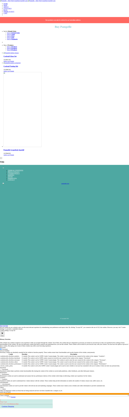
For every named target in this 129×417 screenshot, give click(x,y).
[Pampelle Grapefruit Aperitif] (66, 109)
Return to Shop (14, 404)
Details (12, 61)
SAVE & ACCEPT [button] (5, 392)
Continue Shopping (8, 406)
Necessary (5, 349)
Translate (13, 397)
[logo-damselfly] (64, 183)
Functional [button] (3, 367)
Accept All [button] (12, 330)
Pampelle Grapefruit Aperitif (14, 150)
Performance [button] (3, 372)
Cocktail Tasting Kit (11, 66)
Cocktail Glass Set (10, 56)
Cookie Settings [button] (4, 330)
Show (12, 46)
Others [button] (2, 387)
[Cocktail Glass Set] (66, 53)
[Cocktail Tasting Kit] (66, 63)
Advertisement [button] (4, 382)
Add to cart (7, 61)
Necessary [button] (3, 347)
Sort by (13, 33)
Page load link (4, 326)
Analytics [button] (2, 377)
